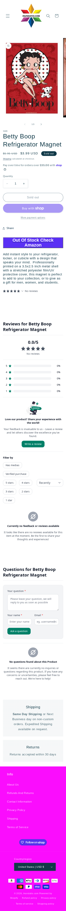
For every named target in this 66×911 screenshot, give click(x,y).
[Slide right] (41, 124)
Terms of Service (18, 827)
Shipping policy (45, 904)
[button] (8, 16)
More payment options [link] (33, 217)
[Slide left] (25, 124)
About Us (13, 784)
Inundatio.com (31, 893)
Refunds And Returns (20, 792)
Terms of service (24, 904)
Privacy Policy (16, 809)
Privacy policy (48, 898)
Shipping (7, 159)
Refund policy (29, 898)
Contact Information (19, 801)
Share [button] (10, 228)
